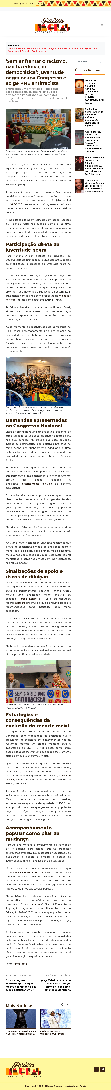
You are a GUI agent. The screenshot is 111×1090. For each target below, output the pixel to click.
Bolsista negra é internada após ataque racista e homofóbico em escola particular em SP (21, 982)
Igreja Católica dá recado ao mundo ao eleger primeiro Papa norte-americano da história (55, 982)
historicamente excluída (36, 483)
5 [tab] (46, 1044)
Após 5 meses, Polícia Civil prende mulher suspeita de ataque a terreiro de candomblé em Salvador (93, 142)
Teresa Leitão (28, 598)
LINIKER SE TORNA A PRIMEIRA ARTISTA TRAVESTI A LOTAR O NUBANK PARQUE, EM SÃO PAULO (94, 91)
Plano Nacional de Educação (27, 872)
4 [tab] (42, 1044)
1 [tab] (29, 1044)
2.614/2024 (15, 204)
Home (13, 45)
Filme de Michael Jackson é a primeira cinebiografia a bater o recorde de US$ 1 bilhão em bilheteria (94, 166)
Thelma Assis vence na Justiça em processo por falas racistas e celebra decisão (94, 186)
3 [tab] (38, 1044)
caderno (35, 904)
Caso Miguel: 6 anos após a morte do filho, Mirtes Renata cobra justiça (30, 1038)
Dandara (20, 602)
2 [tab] (33, 1044)
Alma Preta (20, 963)
